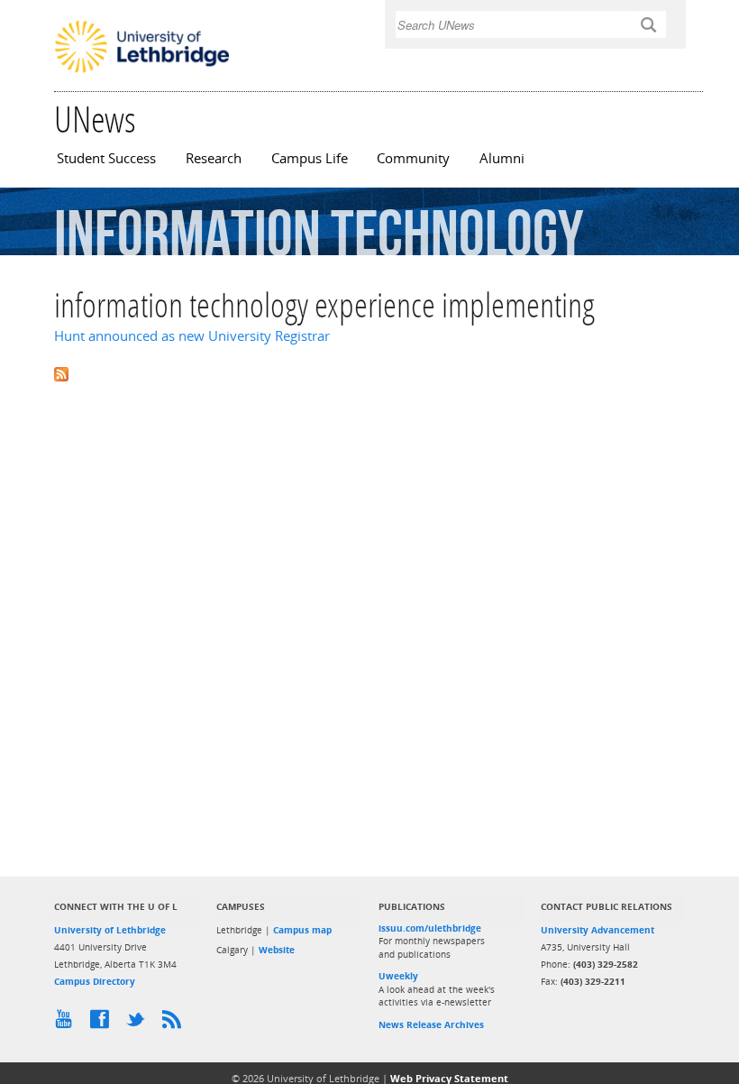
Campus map (302, 929)
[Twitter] (139, 1023)
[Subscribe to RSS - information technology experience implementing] (369, 372)
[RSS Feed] (175, 1023)
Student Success (106, 158)
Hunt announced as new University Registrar (192, 335)
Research (214, 158)
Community (413, 158)
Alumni (502, 158)
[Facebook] (103, 1023)
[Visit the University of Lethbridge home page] (142, 71)
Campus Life (309, 158)
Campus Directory (94, 981)
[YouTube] (67, 1023)
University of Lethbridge (110, 929)
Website (277, 949)
